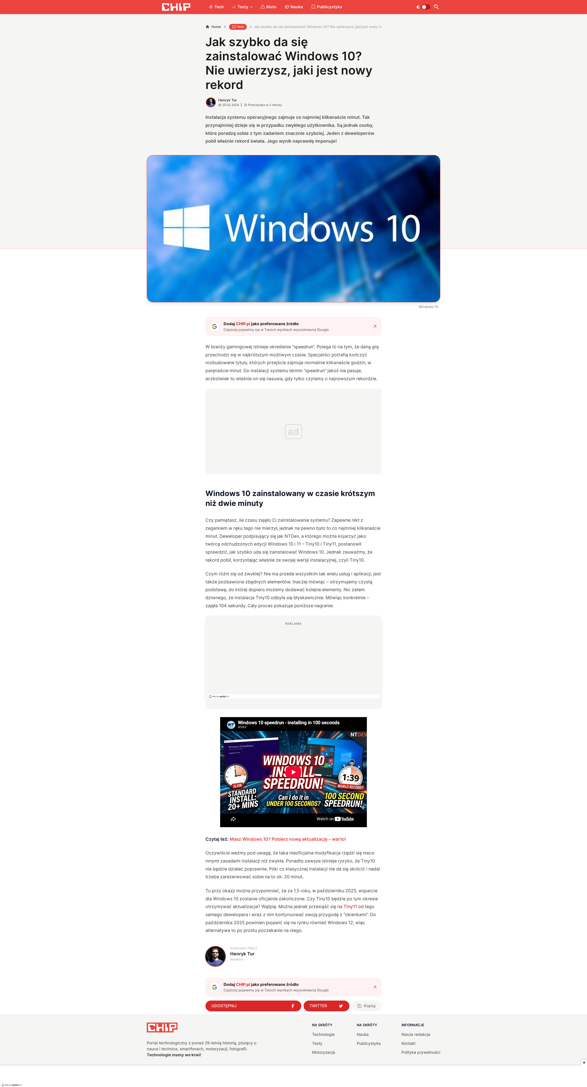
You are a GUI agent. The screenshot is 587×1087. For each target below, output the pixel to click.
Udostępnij (224, 1005)
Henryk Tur (227, 100)
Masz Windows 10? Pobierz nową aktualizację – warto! (288, 839)
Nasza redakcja (415, 1034)
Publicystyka (329, 6)
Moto (271, 6)
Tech (219, 6)
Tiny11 (350, 906)
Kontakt (408, 1043)
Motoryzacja (323, 1052)
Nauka (297, 6)
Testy (243, 6)
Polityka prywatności (420, 1052)
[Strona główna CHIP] (176, 7)
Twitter (318, 1005)
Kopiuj (369, 1005)
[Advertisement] (293, 660)
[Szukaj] (436, 7)
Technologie (323, 1034)
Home (216, 27)
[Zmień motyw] (423, 6)
